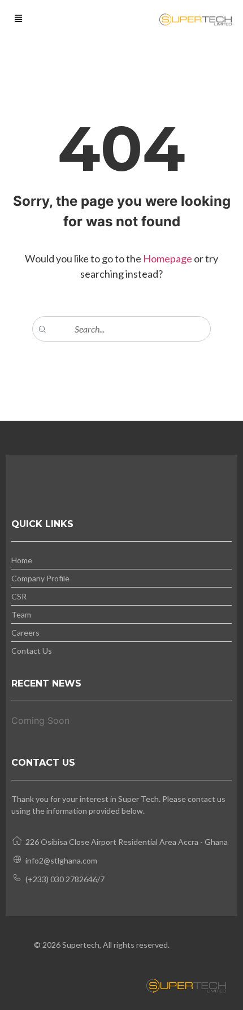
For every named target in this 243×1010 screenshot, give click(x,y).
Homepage (168, 258)
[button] (18, 19)
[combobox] (121, 329)
